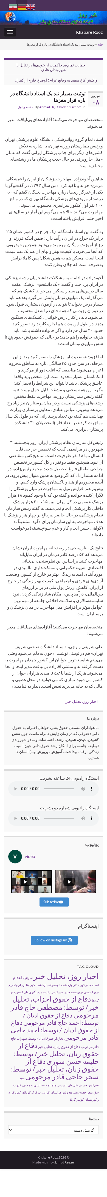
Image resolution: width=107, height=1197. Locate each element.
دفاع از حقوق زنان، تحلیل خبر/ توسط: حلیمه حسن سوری (56, 1053)
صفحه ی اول (26, 107)
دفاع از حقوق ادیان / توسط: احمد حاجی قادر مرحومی (55, 1030)
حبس (67, 992)
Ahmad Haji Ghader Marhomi (60, 107)
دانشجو (45, 992)
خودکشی (57, 992)
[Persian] (13, 6)
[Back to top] (12, 1185)
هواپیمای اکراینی (51, 1092)
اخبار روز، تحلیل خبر (82, 701)
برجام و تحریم (17, 985)
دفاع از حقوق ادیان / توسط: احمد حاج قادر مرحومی (61, 1018)
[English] (30, 6)
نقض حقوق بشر (83, 1092)
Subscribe (51, 902)
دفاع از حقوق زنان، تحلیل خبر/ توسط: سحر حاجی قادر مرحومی (55, 1069)
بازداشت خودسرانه (60, 985)
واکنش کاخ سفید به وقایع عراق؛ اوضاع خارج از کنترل (56, 80)
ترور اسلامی (91, 992)
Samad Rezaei (64, 1162)
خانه (100, 44)
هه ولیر (67, 1092)
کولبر (80, 1099)
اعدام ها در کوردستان (86, 985)
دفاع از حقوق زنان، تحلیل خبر (59, 1046)
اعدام (17, 977)
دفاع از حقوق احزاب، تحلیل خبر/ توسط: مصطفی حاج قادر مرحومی (55, 1007)
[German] (21, 6)
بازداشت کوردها (36, 985)
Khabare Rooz (89, 32)
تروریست (77, 992)
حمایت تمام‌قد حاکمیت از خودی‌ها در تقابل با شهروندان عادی (50, 67)
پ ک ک (36, 1092)
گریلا (73, 1099)
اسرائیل (28, 978)
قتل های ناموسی (67, 1085)
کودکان (26, 1092)
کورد (18, 1092)
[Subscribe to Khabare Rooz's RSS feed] (6, 5)
